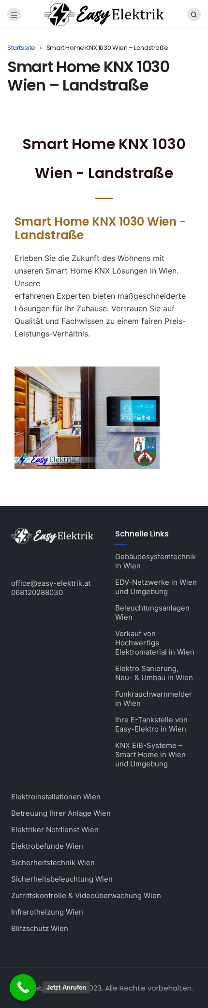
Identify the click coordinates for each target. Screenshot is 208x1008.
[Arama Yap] (194, 14)
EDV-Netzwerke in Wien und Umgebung (156, 587)
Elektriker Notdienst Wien (55, 829)
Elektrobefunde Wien (47, 846)
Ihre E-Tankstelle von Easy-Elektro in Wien (151, 724)
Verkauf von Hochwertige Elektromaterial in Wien (154, 643)
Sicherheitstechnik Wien (53, 862)
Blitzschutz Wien (39, 928)
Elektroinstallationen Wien (56, 796)
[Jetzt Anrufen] (23, 987)
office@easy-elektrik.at (50, 583)
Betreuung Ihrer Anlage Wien (61, 813)
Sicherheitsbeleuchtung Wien (62, 879)
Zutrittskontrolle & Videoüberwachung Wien (86, 895)
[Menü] (14, 14)
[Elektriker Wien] (103, 14)
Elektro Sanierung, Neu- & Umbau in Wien (154, 673)
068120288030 (37, 592)
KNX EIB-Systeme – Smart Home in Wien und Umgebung (150, 754)
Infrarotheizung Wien (47, 911)
